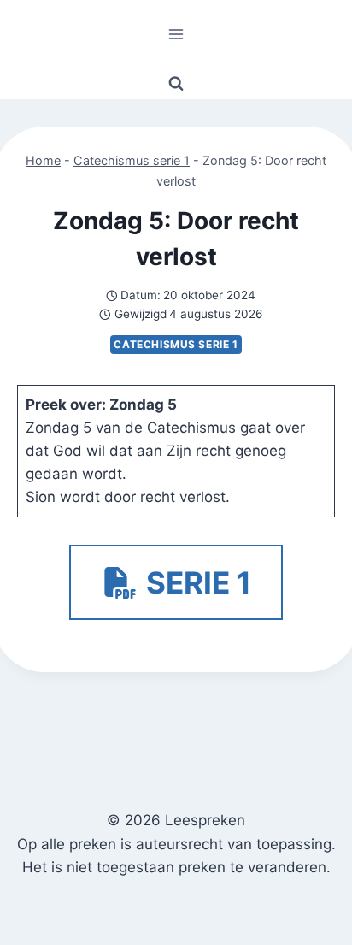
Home (43, 160)
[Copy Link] (322, 923)
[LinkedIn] (146, 923)
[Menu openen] (176, 34)
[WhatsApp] (264, 923)
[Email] (205, 923)
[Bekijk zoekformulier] (176, 83)
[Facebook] (29, 923)
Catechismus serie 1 (131, 160)
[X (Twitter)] (88, 923)
